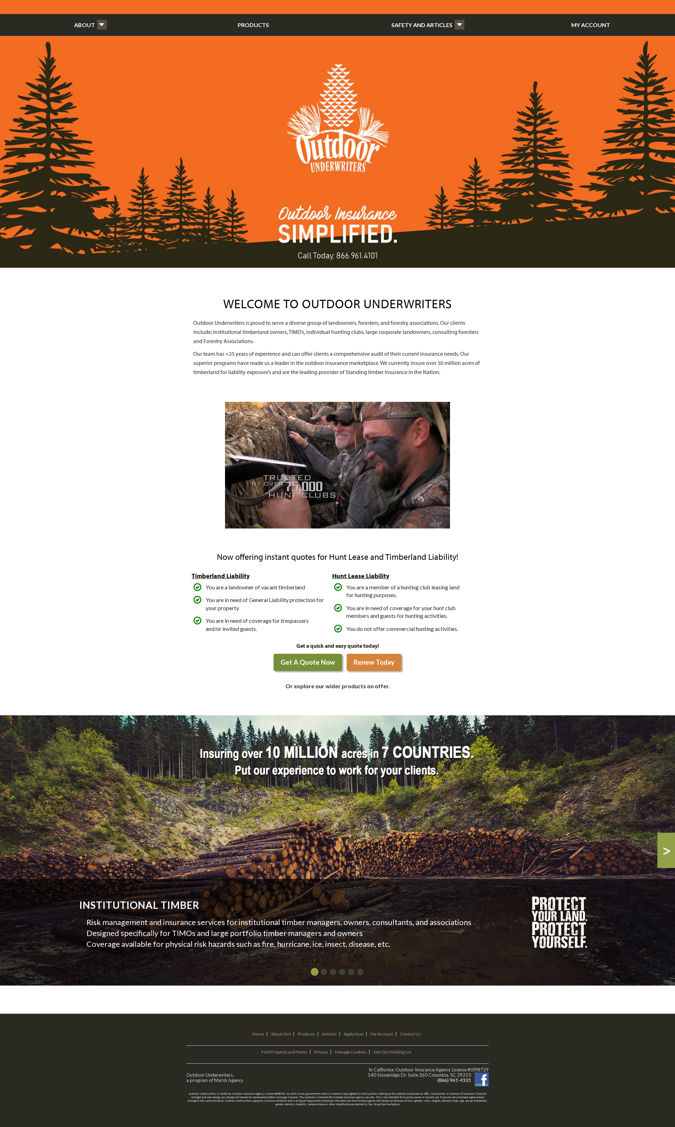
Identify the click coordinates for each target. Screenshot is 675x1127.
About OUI (281, 1034)
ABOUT (84, 24)
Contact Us (410, 1034)
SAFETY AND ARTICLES (421, 24)
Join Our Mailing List (392, 1052)
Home (258, 1034)
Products (306, 1034)
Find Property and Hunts (284, 1052)
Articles (329, 1034)
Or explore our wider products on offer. (337, 686)
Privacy (321, 1052)
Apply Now (354, 1034)
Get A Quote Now (308, 662)
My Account (382, 1034)
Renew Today (374, 662)
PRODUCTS (253, 24)
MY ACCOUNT (590, 24)
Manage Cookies (350, 1052)
